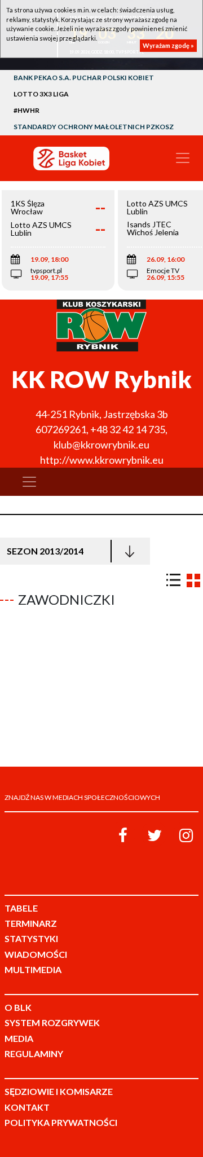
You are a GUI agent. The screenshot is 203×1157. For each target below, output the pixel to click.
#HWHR (26, 110)
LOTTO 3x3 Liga (41, 94)
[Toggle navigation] (182, 158)
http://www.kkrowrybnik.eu (102, 460)
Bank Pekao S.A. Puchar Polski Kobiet (84, 77)
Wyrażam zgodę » (168, 45)
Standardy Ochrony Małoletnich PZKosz (94, 126)
